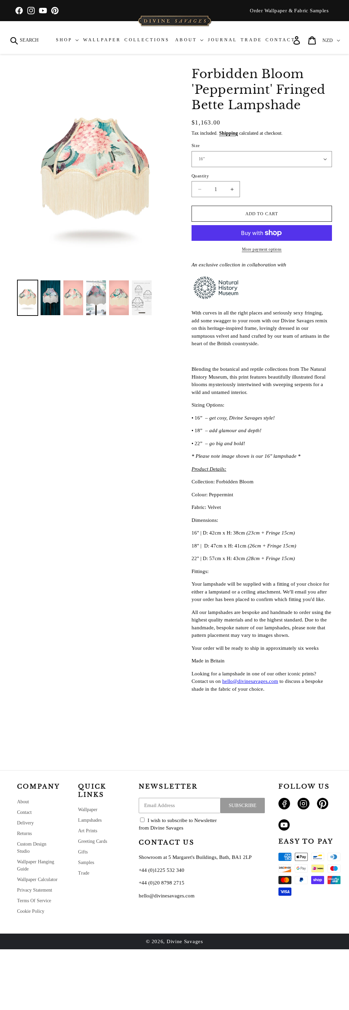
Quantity (200, 175)
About (23, 801)
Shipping (228, 133)
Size (196, 145)
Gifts (83, 851)
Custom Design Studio (31, 847)
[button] (24, 40)
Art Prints (87, 830)
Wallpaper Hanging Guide (35, 865)
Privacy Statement (34, 890)
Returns (24, 833)
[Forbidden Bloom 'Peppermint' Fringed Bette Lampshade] (27, 298)
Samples (86, 862)
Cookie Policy (30, 911)
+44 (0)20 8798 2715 (161, 882)
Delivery (25, 822)
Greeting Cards (92, 841)
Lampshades (90, 820)
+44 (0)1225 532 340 (161, 870)
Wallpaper (87, 809)
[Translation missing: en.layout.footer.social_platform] (284, 807)
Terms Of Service (34, 900)
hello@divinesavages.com (250, 681)
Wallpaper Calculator (37, 879)
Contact (24, 812)
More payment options (262, 249)
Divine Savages (185, 941)
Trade (83, 873)
